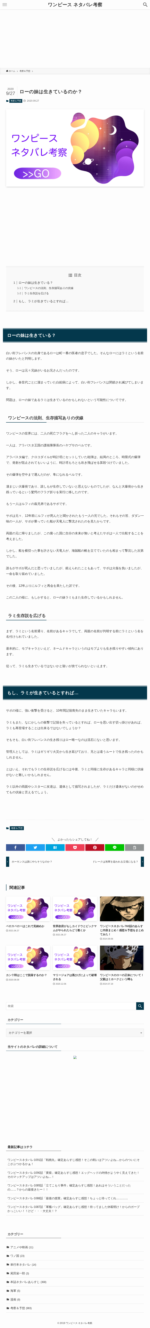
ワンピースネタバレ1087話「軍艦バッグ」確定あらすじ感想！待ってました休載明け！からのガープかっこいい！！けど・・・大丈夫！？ (73, 1209)
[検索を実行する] (140, 1006)
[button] (145, 4)
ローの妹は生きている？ (36, 282)
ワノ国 (17, 1255)
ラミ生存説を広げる (36, 293)
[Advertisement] (75, 38)
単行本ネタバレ (23, 1264)
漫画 (15, 1299)
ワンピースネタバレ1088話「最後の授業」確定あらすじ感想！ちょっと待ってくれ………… (67, 1198)
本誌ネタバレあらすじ (28, 1282)
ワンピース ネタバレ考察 (75, 4)
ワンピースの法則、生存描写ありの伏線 (48, 288)
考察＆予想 (16, 101)
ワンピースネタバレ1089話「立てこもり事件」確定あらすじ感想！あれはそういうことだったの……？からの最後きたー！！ (69, 1187)
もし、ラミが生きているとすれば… (44, 301)
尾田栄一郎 (19, 1273)
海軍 (15, 1290)
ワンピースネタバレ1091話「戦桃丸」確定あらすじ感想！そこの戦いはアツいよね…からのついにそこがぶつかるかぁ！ (73, 1162)
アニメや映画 (21, 1247)
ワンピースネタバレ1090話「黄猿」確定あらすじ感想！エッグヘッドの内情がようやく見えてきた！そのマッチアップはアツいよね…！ (73, 1174)
